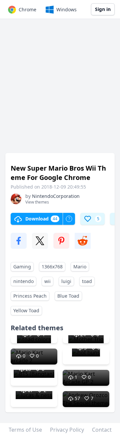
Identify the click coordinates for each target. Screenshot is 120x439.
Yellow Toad (26, 310)
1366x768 (52, 266)
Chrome (27, 9)
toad (87, 281)
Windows (66, 9)
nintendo (23, 281)
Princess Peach (30, 296)
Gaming (22, 266)
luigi (66, 281)
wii (47, 281)
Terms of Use (25, 429)
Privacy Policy (67, 429)
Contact (102, 429)
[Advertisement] (60, 89)
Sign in (103, 9)
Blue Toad (68, 296)
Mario (79, 266)
